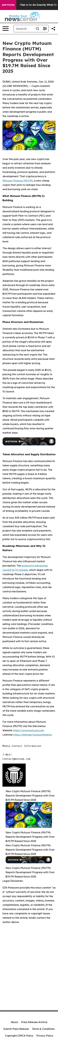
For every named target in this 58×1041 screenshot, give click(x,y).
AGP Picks (8, 5)
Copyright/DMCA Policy (19, 1035)
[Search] (37, 28)
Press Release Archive (34, 1022)
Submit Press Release (16, 1028)
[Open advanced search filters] (45, 28)
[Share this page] (53, 29)
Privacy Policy (44, 1035)
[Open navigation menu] (5, 29)
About (14, 1022)
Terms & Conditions (43, 1028)
